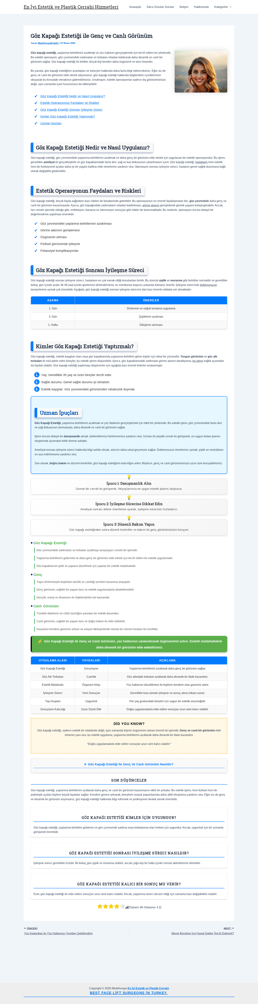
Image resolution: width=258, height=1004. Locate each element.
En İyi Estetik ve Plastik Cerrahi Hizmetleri (71, 7)
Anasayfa (135, 6)
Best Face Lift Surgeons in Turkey (129, 993)
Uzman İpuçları (51, 123)
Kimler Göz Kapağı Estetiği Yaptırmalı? (67, 116)
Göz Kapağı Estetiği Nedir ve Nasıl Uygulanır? (72, 96)
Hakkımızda (201, 6)
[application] (229, 7)
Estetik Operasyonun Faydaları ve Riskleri (69, 103)
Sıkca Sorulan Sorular (160, 6)
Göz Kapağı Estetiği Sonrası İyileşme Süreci (71, 109)
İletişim (184, 6)
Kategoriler (221, 6)
